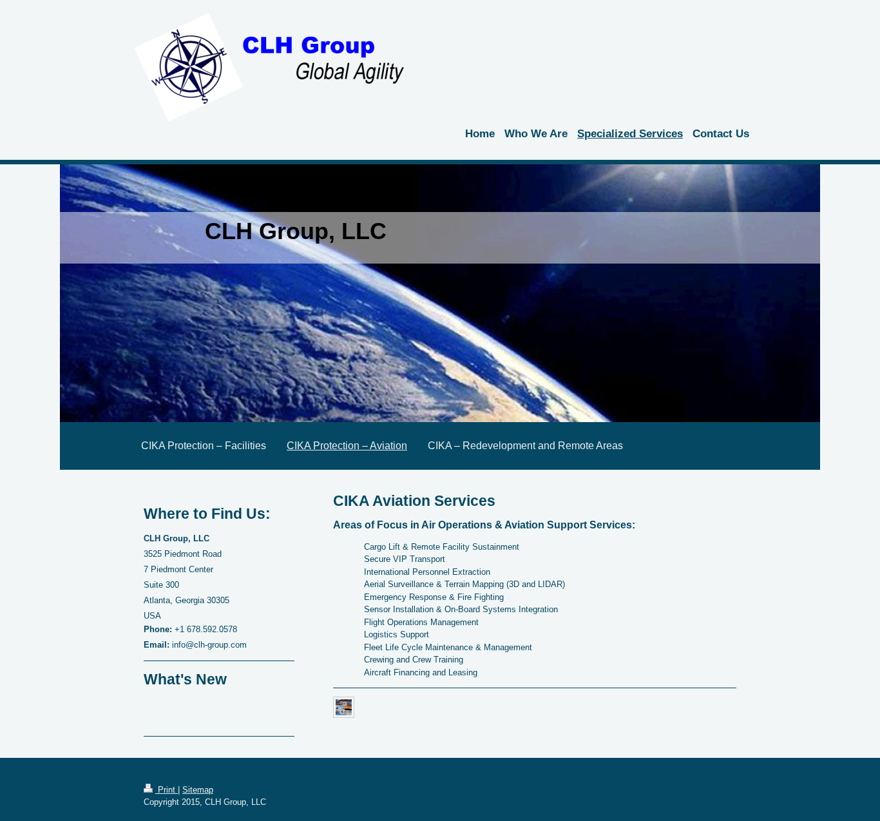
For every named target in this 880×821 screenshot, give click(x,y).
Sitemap (197, 790)
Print (166, 790)
